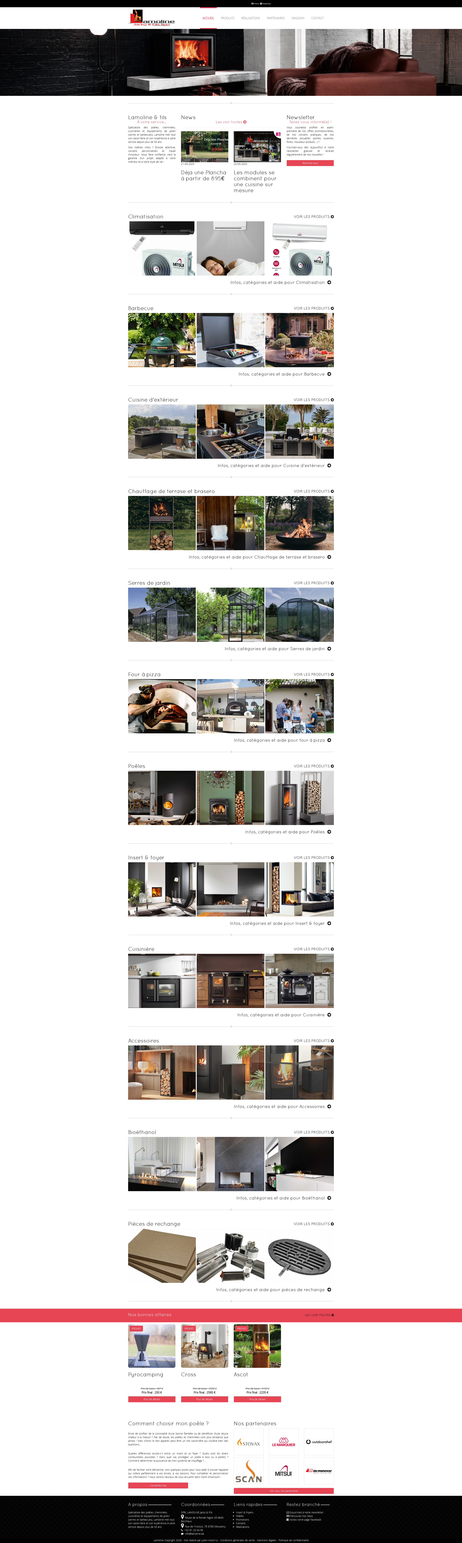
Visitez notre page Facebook (305, 1519)
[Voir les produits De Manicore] (319, 1461)
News (256, 3)
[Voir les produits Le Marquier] (284, 1434)
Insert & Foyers (244, 1512)
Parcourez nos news (301, 1516)
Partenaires (276, 18)
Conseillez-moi (158, 1485)
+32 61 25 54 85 (193, 1530)
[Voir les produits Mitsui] (284, 1465)
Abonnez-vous (310, 163)
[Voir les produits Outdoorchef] (319, 1432)
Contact (317, 18)
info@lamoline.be (194, 1533)
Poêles (240, 1516)
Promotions (242, 1519)
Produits (227, 18)
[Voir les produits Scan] (248, 1471)
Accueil (208, 18)
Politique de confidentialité (294, 1540)
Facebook (266, 3)
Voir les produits (312, 217)
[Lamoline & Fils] (160, 18)
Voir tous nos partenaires (284, 1491)
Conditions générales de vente (237, 1540)
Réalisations (250, 18)
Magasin (298, 18)
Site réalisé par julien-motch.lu (201, 1540)
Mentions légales (266, 1540)
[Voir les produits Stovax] (248, 1436)
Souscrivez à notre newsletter (306, 1512)
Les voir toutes (229, 122)
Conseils (241, 1523)
